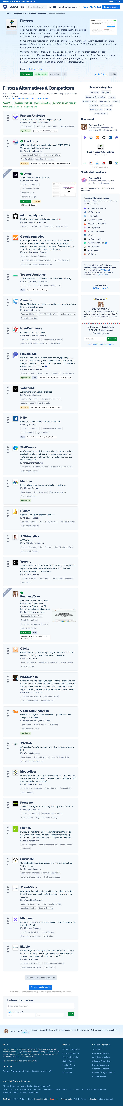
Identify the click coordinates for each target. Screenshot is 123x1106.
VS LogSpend (93, 227)
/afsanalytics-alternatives (16, 533)
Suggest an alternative (41, 987)
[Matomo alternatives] (15, 482)
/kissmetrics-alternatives (16, 674)
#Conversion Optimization (64, 103)
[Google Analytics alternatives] (15, 237)
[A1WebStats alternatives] (15, 888)
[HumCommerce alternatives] (15, 329)
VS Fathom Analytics (96, 208)
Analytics (106, 92)
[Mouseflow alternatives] (15, 772)
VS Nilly (91, 235)
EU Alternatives (106, 270)
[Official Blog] (64, 74)
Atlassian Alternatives (101, 1061)
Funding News (68, 1065)
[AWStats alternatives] (15, 744)
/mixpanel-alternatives (15, 915)
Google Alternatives (101, 1057)
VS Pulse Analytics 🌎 (97, 243)
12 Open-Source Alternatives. (21, 98)
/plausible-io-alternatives (16, 351)
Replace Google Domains (103, 1072)
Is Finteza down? (100, 288)
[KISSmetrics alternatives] (15, 678)
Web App (108, 109)
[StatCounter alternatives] (15, 448)
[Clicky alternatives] (15, 649)
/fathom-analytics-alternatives (18, 113)
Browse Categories (71, 1049)
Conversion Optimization (95, 97)
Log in (9, 1012)
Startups (33, 1)
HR (70, 1089)
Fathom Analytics (46, 55)
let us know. (103, 275)
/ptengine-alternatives (15, 800)
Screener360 (76, 62)
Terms (30, 1099)
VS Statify (91, 254)
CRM (5, 1089)
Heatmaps (111, 97)
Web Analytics (96, 109)
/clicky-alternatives (13, 646)
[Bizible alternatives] (15, 947)
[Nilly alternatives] (15, 418)
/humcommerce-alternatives (17, 325)
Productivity (93, 105)
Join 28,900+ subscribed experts (101, 344)
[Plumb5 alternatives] (15, 829)
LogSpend (93, 58)
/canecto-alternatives (14, 297)
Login (118, 1)
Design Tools (39, 1086)
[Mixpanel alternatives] (15, 919)
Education (33, 1092)
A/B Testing (94, 92)
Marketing (37, 1089)
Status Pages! (68, 1061)
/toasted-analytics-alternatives (18, 272)
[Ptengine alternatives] (15, 803)
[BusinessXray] (15, 594)
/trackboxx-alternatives (15, 138)
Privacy (116, 101)
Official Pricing (35, 69)
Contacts (26, 1071)
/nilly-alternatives (12, 415)
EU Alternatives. (42, 98)
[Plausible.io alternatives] (15, 355)
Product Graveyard (100, 1065)
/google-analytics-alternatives (18, 234)
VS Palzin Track (94, 239)
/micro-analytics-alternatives (18, 212)
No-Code (11, 1086)
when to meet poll (106, 1099)
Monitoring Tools (10, 1092)
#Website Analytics (23, 103)
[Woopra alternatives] (15, 562)
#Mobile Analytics (42, 103)
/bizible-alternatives (14, 944)
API (50, 1071)
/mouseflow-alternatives (16, 769)
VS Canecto (92, 216)
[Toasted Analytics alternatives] (15, 275)
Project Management (96, 1089)
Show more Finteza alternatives (41, 977)
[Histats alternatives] (15, 512)
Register (110, 1)
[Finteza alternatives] (11, 24)
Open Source (104, 101)
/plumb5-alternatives (14, 825)
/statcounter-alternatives (16, 444)
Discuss (35, 1071)
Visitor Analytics (106, 105)
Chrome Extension (70, 1057)
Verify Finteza (101, 74)
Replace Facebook (100, 1053)
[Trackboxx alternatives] (15, 142)
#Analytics (7, 103)
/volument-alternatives (15, 385)
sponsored (25, 1032)
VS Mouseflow (94, 246)
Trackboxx (62, 55)
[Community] (54, 6)
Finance (23, 1092)
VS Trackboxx (93, 212)
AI (4, 1086)
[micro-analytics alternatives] (15, 216)
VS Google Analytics (96, 223)
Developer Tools (24, 1086)
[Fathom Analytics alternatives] (15, 116)
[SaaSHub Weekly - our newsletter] (50, 6)
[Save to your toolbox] (11, 32)
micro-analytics (81, 55)
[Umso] (15, 175)
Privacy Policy (19, 1099)
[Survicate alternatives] (15, 860)
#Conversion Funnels (12, 107)
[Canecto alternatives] (15, 301)
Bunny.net (54, 1099)
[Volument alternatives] (15, 389)
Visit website (27, 74)
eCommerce (61, 1089)
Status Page (55, 74)
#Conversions (30, 107)
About (44, 1071)
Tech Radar (97, 1049)
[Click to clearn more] (61, 1031)
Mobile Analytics (89, 101)
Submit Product (111, 7)
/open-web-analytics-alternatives (20, 708)
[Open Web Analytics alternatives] (15, 712)
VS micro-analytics (96, 220)
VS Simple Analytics (96, 231)
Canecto (58, 58)
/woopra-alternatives (14, 559)
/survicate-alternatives (15, 856)
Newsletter (67, 1072)
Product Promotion (11, 1071)
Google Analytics (73, 58)
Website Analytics (101, 113)
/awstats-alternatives (14, 740)
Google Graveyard (100, 1068)
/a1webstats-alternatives (16, 884)
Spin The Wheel (80, 1099)
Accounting (49, 1089)
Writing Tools (79, 1089)
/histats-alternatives (14, 508)
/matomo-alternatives (14, 478)
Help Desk (13, 1089)
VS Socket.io (93, 250)
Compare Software (70, 1053)
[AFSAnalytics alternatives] (15, 537)
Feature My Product (91, 7)
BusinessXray (99, 308)
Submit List (67, 1068)
